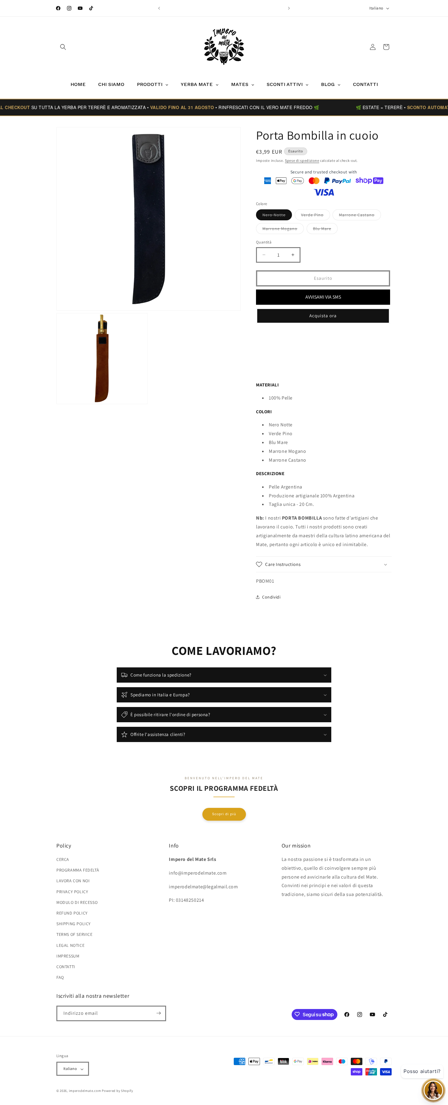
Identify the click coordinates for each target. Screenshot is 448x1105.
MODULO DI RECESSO (77, 902)
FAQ (60, 977)
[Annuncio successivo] (289, 8)
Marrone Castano (360, 216)
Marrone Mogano (283, 230)
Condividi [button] (271, 596)
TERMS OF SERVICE (74, 934)
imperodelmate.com (85, 1091)
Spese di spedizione (302, 160)
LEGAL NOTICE (70, 945)
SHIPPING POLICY (73, 924)
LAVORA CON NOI (73, 881)
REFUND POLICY (72, 913)
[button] (63, 47)
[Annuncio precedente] (159, 8)
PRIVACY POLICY (72, 891)
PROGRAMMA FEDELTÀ (77, 870)
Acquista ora (323, 315)
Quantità (264, 242)
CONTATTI (65, 966)
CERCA (62, 859)
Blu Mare (325, 230)
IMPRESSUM (67, 956)
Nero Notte (277, 216)
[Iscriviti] (158, 1013)
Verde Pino (315, 216)
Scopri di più (224, 814)
